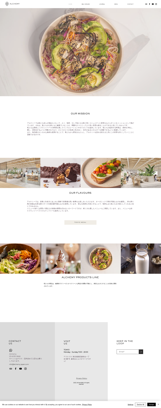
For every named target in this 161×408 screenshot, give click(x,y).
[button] (88, 4)
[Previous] (12, 52)
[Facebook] (149, 4)
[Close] (158, 404)
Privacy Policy (87, 404)
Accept (151, 404)
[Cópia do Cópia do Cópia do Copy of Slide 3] (85, 90)
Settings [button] (130, 404)
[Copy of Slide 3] (77, 90)
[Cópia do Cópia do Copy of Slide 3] (81, 90)
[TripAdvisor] (146, 4)
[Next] (149, 52)
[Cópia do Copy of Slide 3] (75, 90)
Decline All (140, 404)
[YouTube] (153, 4)
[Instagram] (156, 4)
